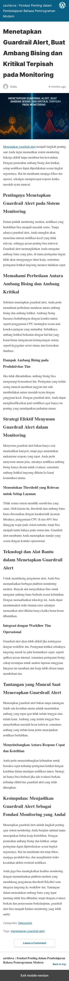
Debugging (25, 923)
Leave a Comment (34, 943)
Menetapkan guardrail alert (19, 146)
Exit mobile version (34, 975)
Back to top (59, 964)
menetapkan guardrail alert (28, 931)
